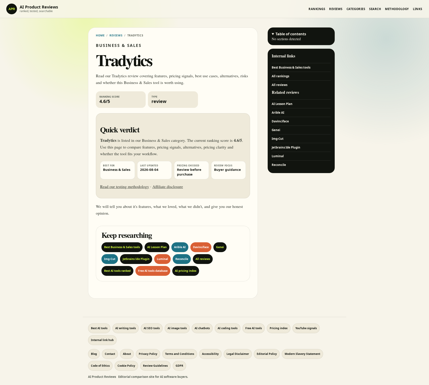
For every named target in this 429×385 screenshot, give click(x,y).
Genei (220, 247)
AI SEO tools (152, 328)
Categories (356, 9)
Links (417, 9)
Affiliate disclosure (167, 186)
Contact (110, 354)
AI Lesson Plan (157, 247)
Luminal (162, 259)
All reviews (203, 259)
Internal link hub (102, 340)
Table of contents (290, 33)
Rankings (317, 9)
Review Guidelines (155, 366)
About (127, 354)
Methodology (397, 9)
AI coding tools (228, 328)
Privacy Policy (148, 354)
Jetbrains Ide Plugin (136, 259)
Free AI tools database (153, 271)
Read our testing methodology (124, 186)
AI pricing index (185, 271)
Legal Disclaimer (238, 354)
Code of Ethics (100, 366)
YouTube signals (306, 328)
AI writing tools (125, 328)
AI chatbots (202, 328)
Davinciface (201, 247)
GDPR (179, 366)
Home (100, 35)
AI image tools (177, 328)
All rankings (280, 76)
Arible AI (180, 247)
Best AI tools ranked (117, 271)
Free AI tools (253, 328)
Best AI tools (99, 328)
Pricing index (279, 328)
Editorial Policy (267, 354)
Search (375, 9)
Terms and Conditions (179, 354)
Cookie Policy (126, 366)
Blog (94, 354)
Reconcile (181, 259)
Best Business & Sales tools (122, 247)
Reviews (336, 9)
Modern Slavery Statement (302, 354)
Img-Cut (109, 259)
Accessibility (210, 354)
